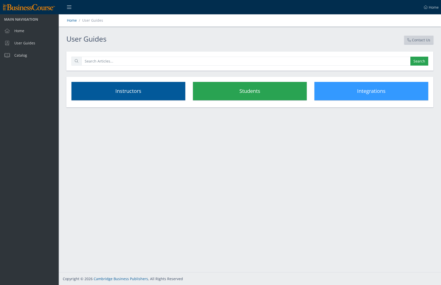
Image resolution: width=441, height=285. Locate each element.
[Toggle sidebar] (69, 7)
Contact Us (421, 40)
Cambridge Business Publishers (121, 278)
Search (419, 61)
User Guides (24, 43)
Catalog (20, 55)
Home (19, 30)
